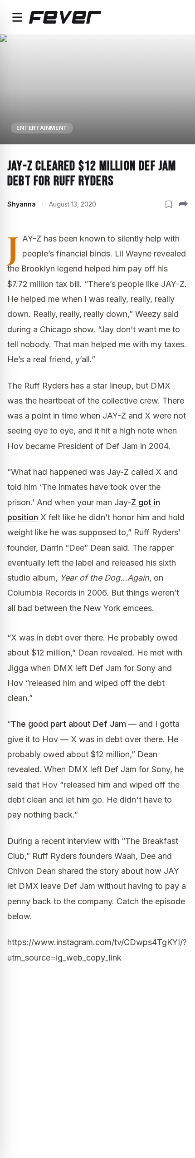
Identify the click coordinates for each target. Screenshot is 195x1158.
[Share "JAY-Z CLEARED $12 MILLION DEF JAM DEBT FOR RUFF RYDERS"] (183, 204)
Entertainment (42, 127)
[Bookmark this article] (168, 204)
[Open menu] (17, 17)
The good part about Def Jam (68, 724)
